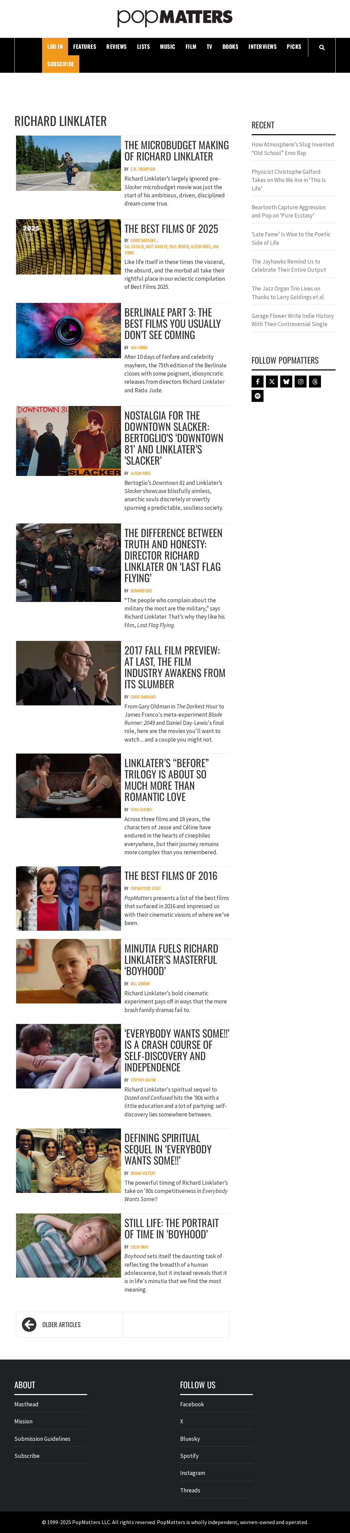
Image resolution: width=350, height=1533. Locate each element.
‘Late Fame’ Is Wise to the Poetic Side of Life (291, 238)
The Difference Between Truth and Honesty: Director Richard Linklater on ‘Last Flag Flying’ (173, 555)
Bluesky (190, 1439)
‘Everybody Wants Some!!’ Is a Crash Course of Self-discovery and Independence (176, 1049)
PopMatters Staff (146, 888)
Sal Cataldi (134, 246)
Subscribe (60, 64)
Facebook (192, 1404)
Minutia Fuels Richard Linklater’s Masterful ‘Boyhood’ (171, 959)
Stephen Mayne (143, 1080)
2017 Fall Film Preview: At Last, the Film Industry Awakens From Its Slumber (175, 666)
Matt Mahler (156, 246)
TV (209, 46)
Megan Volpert (143, 1173)
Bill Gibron (140, 983)
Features (84, 46)
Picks (294, 46)
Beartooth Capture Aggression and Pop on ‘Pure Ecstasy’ (289, 211)
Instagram (192, 1473)
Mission (23, 1421)
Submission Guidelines (42, 1439)
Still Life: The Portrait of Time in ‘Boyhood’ (171, 1228)
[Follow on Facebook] (258, 382)
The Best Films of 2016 (170, 875)
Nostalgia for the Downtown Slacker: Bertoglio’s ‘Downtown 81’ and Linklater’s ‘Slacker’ (174, 437)
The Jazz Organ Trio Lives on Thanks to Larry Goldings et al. (288, 292)
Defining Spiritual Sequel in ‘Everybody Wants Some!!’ (168, 1149)
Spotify (189, 1456)
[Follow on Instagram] (301, 382)
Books (231, 46)
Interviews (262, 46)
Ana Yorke (139, 347)
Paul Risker (179, 246)
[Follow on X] (272, 382)
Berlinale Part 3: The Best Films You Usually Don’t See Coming (172, 323)
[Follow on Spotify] (258, 396)
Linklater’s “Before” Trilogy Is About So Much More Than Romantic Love (166, 779)
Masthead (26, 1404)
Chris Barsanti (143, 240)
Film (191, 46)
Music (167, 46)
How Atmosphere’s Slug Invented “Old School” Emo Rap (293, 148)
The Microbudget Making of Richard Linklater (176, 150)
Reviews (116, 46)
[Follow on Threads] (315, 382)
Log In (55, 46)
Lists (143, 46)
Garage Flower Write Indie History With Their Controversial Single (293, 320)
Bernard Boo (141, 590)
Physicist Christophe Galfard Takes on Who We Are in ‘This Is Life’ (289, 180)
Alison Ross (201, 246)
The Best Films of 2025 (171, 228)
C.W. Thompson (143, 169)
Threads (190, 1490)
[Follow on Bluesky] (286, 382)
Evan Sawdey (141, 809)
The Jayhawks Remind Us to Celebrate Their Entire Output (289, 265)
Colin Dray (140, 1247)
